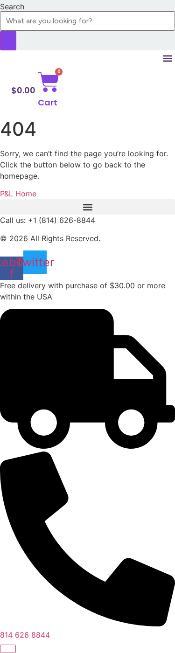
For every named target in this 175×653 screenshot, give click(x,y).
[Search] (8, 40)
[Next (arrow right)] (158, 326)
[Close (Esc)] (144, 10)
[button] (167, 58)
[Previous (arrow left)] (16, 326)
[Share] (123, 10)
